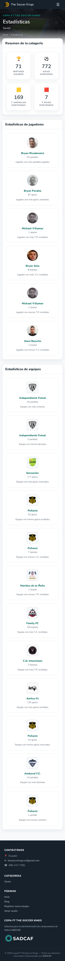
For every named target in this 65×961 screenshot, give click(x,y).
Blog (6, 901)
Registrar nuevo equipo (16, 906)
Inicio (5, 34)
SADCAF (16, 930)
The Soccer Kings (22, 4)
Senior (7, 881)
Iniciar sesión (11, 911)
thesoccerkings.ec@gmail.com (23, 860)
